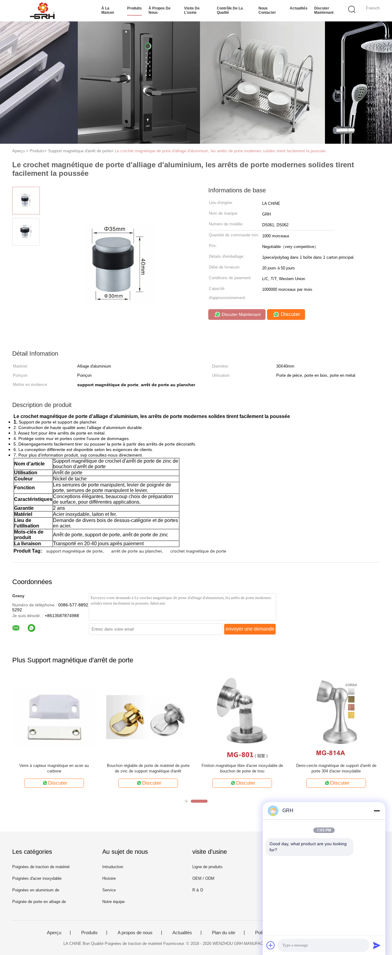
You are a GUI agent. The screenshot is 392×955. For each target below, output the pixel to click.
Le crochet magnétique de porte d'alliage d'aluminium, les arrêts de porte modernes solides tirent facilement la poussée (220, 151)
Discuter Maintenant (324, 10)
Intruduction (112, 866)
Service (109, 890)
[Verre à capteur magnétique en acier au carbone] (54, 716)
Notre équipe (113, 901)
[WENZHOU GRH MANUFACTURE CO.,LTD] (42, 10)
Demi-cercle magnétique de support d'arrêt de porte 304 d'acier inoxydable (336, 768)
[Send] (377, 945)
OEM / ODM (203, 878)
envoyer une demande (250, 628)
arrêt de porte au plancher (136, 551)
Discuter (289, 314)
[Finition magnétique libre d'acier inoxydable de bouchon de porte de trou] (242, 716)
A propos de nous (135, 933)
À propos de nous (160, 10)
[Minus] (376, 810)
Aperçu (54, 933)
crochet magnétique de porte (198, 551)
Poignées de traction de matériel (41, 866)
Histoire (109, 878)
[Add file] (270, 945)
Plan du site (223, 933)
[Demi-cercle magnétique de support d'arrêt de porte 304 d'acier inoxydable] (336, 716)
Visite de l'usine (192, 10)
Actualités (298, 8)
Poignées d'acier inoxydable (37, 878)
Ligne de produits (207, 866)
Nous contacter (267, 10)
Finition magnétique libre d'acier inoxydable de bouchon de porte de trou (242, 768)
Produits (134, 8)
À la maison (107, 10)
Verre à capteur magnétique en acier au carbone (54, 768)
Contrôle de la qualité (230, 10)
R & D (197, 890)
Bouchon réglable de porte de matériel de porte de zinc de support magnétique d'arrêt (148, 768)
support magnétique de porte (74, 551)
